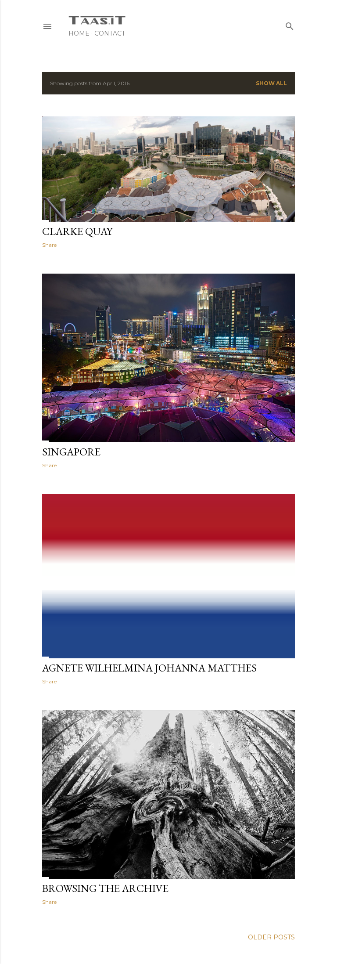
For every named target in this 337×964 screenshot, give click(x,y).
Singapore (71, 452)
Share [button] (49, 245)
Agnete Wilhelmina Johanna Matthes (149, 668)
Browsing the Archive (105, 888)
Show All (271, 83)
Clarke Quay (77, 231)
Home (79, 33)
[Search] (289, 24)
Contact (109, 33)
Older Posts (271, 937)
